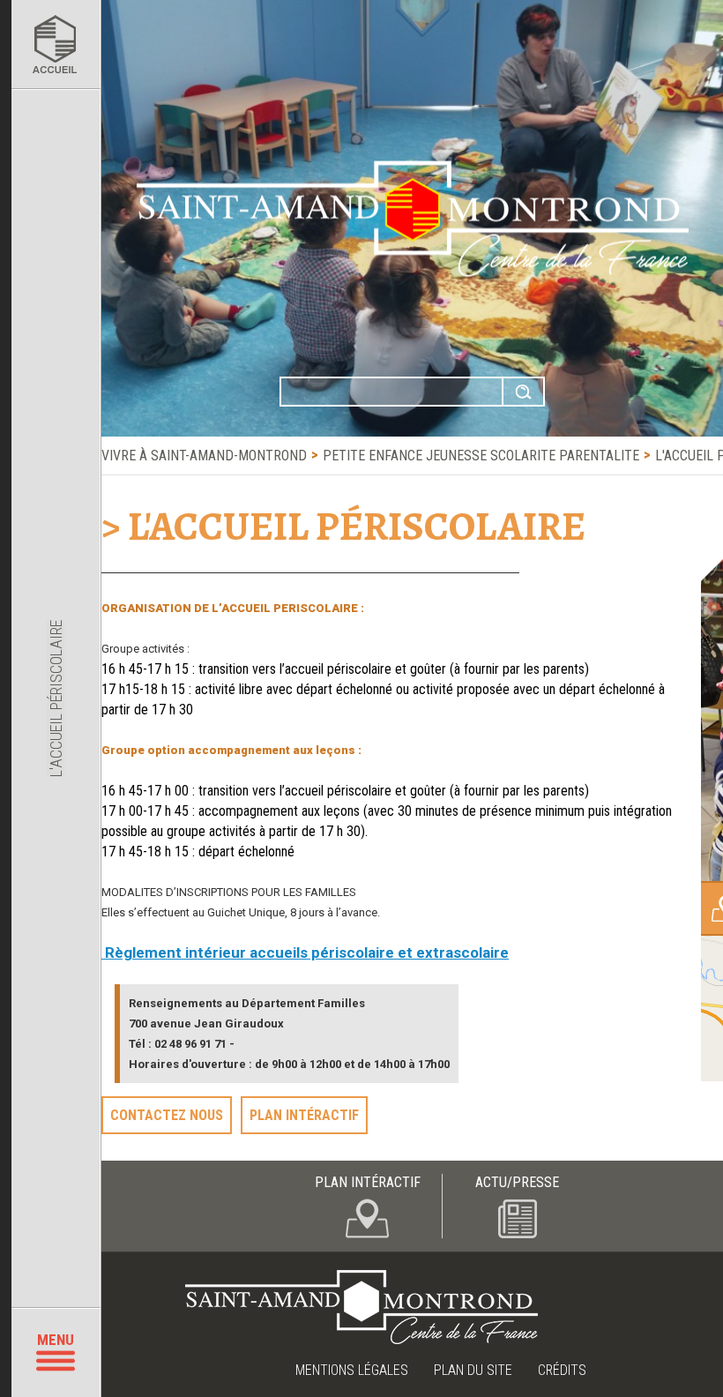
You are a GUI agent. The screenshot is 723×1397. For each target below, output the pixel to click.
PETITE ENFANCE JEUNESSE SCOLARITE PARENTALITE (481, 455)
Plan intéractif (304, 1115)
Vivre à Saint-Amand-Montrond (204, 455)
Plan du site (473, 1370)
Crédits (562, 1370)
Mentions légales (351, 1370)
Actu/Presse (517, 1182)
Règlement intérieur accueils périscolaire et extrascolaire (305, 952)
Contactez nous (166, 1115)
